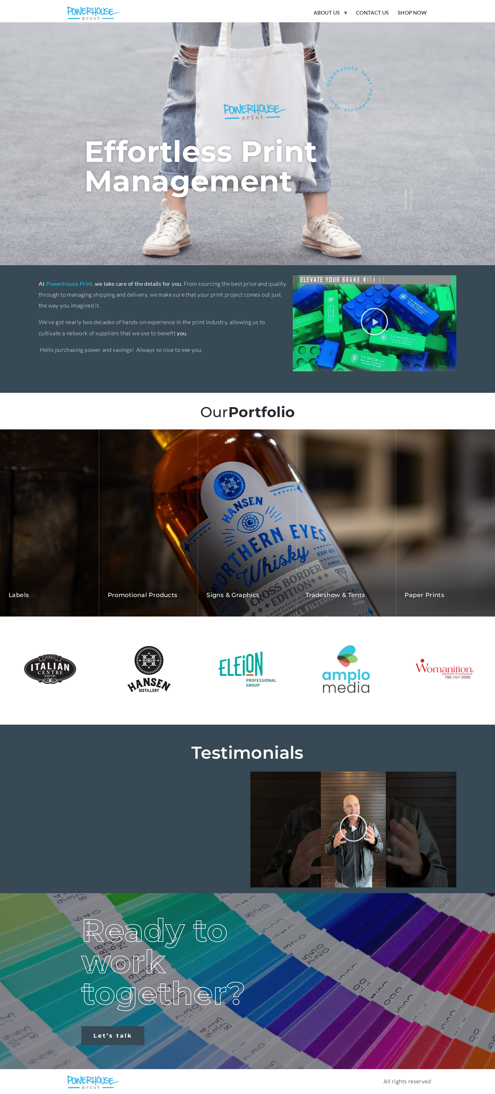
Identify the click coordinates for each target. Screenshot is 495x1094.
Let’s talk (112, 1035)
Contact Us (372, 12)
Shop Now (412, 12)
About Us (327, 12)
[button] (374, 323)
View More (75, 609)
